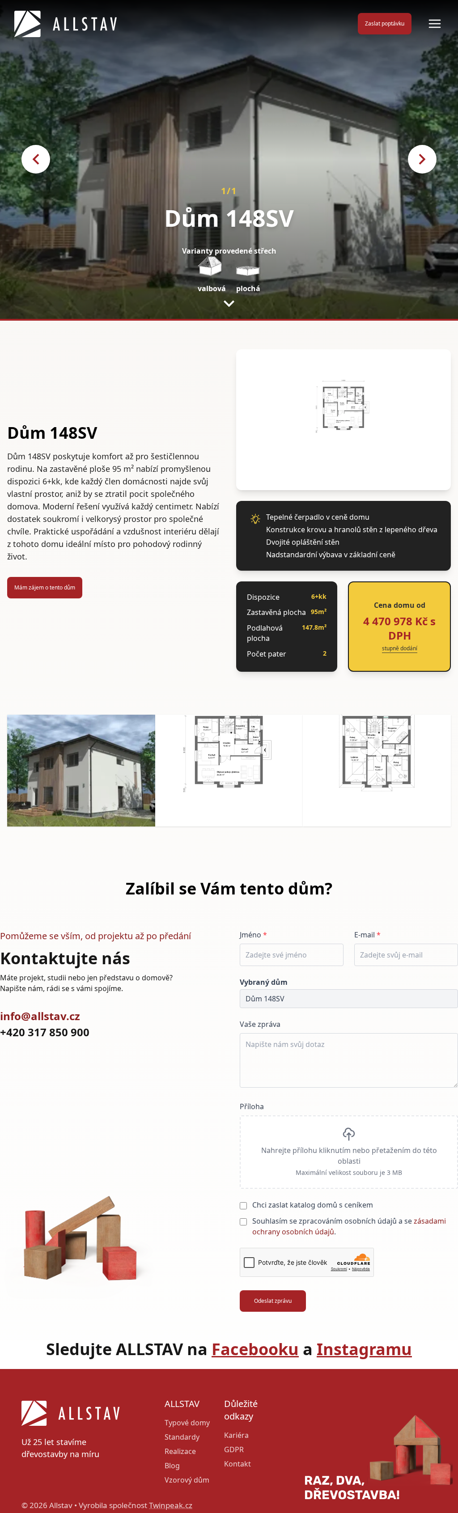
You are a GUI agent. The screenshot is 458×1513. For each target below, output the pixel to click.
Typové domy (187, 1423)
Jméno (253, 935)
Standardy (182, 1437)
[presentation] (349, 1152)
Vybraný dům (264, 982)
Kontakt (237, 1464)
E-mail (367, 935)
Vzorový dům (187, 1480)
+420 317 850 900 (44, 1032)
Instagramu (364, 1349)
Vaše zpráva (260, 1024)
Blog (172, 1466)
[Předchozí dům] (35, 159)
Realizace (180, 1451)
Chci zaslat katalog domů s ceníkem (312, 1205)
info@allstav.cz (40, 1016)
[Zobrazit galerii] (81, 770)
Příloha (252, 1106)
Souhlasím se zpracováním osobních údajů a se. (349, 1226)
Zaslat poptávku (384, 23)
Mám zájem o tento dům (44, 587)
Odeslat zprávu (273, 1301)
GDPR (234, 1449)
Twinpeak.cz (170, 1505)
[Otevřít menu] (435, 24)
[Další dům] (422, 159)
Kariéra (236, 1435)
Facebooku (255, 1349)
